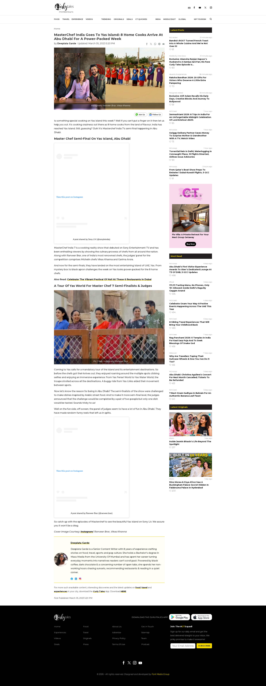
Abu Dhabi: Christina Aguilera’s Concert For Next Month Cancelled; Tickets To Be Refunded (190, 377)
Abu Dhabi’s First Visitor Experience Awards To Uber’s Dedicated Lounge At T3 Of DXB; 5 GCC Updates (190, 269)
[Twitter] (205, 8)
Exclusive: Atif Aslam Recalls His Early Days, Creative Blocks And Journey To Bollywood (189, 99)
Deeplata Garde (66, 43)
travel (144, 587)
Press (86, 644)
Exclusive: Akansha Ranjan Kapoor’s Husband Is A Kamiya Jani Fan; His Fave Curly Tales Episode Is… (189, 62)
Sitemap (145, 632)
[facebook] (147, 44)
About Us (116, 626)
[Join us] (141, 114)
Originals (119, 19)
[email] (163, 44)
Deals (130, 19)
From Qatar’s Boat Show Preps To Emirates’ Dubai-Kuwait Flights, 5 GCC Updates (189, 173)
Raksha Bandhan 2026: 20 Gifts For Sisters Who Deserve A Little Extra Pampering (187, 80)
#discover (173, 353)
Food (57, 19)
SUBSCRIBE (204, 646)
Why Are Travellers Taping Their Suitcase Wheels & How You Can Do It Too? (189, 359)
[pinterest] (159, 44)
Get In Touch (147, 626)
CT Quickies (141, 19)
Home (57, 28)
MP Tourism (200, 19)
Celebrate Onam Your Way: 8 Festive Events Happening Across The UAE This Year (190, 306)
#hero (171, 438)
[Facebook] (194, 8)
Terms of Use (118, 644)
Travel (66, 19)
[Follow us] (156, 114)
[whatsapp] (155, 44)
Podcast (145, 644)
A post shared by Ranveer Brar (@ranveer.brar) (91, 513)
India (158, 19)
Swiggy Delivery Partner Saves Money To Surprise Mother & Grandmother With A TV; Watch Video (189, 136)
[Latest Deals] (190, 201)
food (137, 587)
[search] (209, 19)
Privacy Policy (118, 638)
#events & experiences (177, 74)
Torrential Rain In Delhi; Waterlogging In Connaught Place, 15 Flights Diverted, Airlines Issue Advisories (190, 154)
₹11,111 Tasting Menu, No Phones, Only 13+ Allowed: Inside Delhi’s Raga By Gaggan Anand (189, 288)
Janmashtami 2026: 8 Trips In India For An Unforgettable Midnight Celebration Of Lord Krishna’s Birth (190, 117)
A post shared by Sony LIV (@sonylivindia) (91, 239)
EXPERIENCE (77, 19)
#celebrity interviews (177, 56)
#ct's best (173, 111)
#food (171, 282)
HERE (123, 591)
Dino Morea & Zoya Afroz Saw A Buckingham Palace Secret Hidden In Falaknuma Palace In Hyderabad (189, 485)
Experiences (60, 632)
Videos (89, 19)
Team (144, 638)
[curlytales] (62, 620)
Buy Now (191, 244)
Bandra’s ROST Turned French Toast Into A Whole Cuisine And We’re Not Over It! (188, 43)
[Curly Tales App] (179, 617)
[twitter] (151, 44)
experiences (60, 591)
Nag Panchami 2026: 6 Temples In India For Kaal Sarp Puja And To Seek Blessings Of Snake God (190, 340)
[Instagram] (211, 8)
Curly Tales (99, 591)
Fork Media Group (160, 674)
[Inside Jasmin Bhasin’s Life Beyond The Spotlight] (190, 424)
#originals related (176, 93)
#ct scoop (173, 130)
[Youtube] (200, 8)
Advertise (116, 632)
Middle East (169, 19)
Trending (106, 19)
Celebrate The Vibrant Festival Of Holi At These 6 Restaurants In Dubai (109, 279)
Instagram (87, 531)
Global (182, 19)
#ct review (173, 37)
